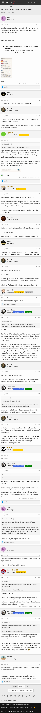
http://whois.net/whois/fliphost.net (13, 565)
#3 (39, 116)
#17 (39, 555)
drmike (9, 108)
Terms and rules (14, 707)
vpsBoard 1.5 (7, 705)
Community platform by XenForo (17, 711)
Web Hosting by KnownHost (20, 705)
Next (20, 687)
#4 (39, 140)
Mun (3, 12)
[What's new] (35, 2)
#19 (39, 618)
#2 (39, 100)
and (9, 542)
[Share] (36, 25)
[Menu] (2, 2)
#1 (39, 24)
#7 (39, 249)
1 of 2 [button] (15, 687)
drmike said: (5, 398)
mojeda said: (6, 144)
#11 (39, 372)
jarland (9, 657)
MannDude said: (7, 519)
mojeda (9, 93)
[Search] (39, 2)
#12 (39, 394)
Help (31, 707)
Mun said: (5, 581)
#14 (39, 455)
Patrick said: (5, 475)
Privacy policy (24, 707)
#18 (39, 577)
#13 (39, 424)
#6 (39, 224)
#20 (39, 664)
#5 (39, 194)
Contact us (4, 707)
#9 (39, 297)
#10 (39, 317)
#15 (39, 471)
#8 (39, 267)
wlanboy (10, 217)
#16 (39, 515)
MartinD (10, 290)
